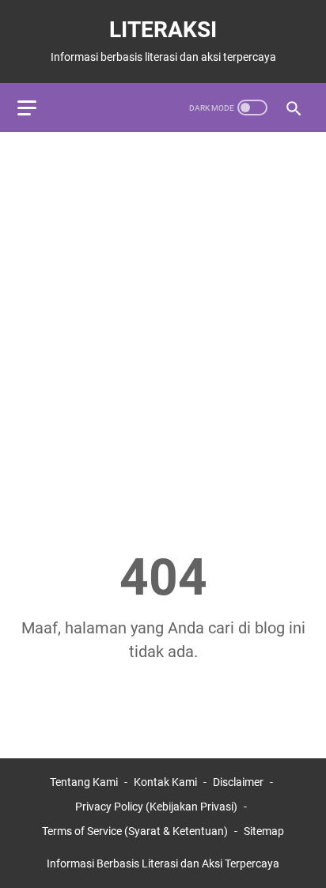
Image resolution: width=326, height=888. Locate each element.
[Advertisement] (163, 312)
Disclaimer (238, 782)
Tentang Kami (84, 782)
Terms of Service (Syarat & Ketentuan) (135, 831)
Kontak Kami (165, 782)
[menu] (36, 108)
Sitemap (264, 831)
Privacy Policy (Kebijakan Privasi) (156, 806)
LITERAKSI (163, 30)
